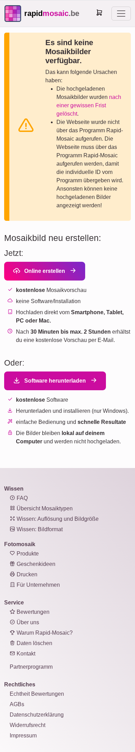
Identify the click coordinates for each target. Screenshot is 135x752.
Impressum (23, 735)
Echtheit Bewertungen (37, 694)
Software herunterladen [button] (54, 381)
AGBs (17, 704)
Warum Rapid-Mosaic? (44, 633)
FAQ (21, 498)
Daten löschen (33, 643)
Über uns (27, 622)
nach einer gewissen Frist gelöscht (88, 105)
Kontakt (25, 654)
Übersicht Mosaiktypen (44, 508)
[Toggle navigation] (121, 13)
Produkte (27, 554)
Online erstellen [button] (43, 271)
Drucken (26, 574)
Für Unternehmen (37, 585)
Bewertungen (32, 612)
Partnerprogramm (31, 667)
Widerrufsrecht (27, 725)
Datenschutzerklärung (37, 715)
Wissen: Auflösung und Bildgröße (57, 519)
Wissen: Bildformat (39, 529)
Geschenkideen (35, 564)
